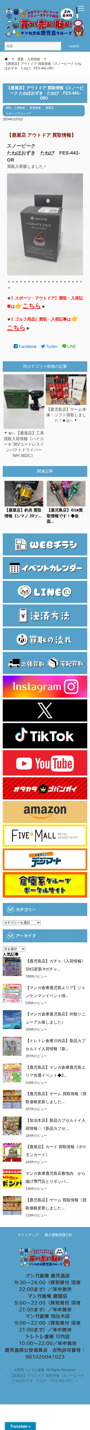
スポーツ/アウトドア (18, 113)
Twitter (51, 346)
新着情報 (35, 107)
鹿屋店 (50, 107)
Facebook (27, 346)
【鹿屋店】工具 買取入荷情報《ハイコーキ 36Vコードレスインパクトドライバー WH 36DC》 (24, 444)
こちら (31, 305)
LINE (71, 346)
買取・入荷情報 (15, 107)
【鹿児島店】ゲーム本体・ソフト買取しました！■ (66, 415)
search (74, 46)
